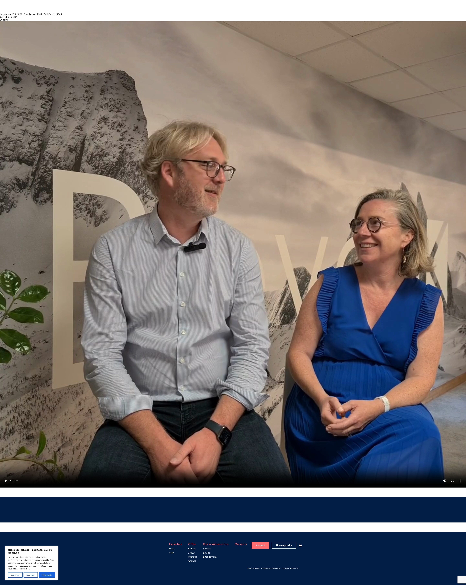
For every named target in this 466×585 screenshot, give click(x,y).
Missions (241, 544)
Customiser (15, 575)
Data (171, 548)
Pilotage (192, 557)
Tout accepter (47, 575)
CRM (171, 552)
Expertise (175, 544)
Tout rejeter (30, 575)
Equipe (206, 552)
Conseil (192, 548)
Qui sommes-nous (216, 544)
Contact (260, 545)
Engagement (209, 557)
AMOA (191, 552)
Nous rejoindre (284, 545)
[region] (31, 563)
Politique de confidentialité (270, 568)
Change (192, 561)
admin (5, 20)
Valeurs (207, 548)
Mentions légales (253, 568)
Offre (192, 544)
